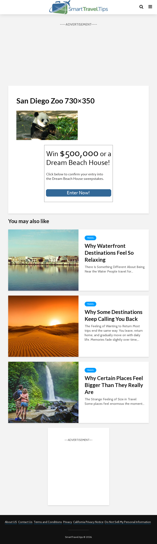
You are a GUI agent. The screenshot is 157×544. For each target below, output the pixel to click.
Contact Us (25, 522)
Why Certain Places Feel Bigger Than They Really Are (114, 385)
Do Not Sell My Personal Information (128, 522)
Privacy (67, 522)
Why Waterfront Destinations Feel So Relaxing (109, 253)
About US (11, 522)
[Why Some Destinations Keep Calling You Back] (43, 326)
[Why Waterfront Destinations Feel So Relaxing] (43, 260)
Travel (90, 238)
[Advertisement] (78, 55)
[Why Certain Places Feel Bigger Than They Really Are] (43, 392)
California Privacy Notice (88, 522)
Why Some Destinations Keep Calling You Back (113, 315)
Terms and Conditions (48, 522)
